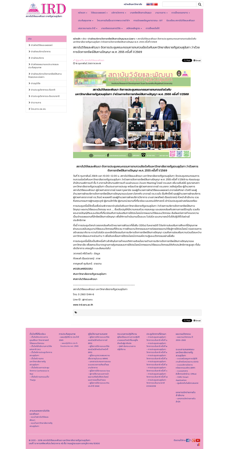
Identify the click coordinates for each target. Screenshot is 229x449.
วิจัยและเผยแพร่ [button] (98, 12)
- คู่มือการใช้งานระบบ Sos (99, 370)
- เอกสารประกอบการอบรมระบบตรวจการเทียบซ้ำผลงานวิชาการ (99, 364)
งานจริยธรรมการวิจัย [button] (111, 28)
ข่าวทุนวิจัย (35, 83)
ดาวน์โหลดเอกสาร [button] (179, 12)
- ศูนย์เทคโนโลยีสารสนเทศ (187, 383)
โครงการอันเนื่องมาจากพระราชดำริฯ (113, 20)
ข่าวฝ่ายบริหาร (37, 58)
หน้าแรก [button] (82, 12)
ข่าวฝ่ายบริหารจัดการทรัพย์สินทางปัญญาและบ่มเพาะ (45, 75)
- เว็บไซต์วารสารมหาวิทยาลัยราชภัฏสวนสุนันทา (38, 361)
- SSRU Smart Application (182, 378)
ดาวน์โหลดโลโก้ (152, 28)
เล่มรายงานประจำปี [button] (87, 28)
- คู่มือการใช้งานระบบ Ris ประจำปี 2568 (98, 384)
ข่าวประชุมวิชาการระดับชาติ (42, 89)
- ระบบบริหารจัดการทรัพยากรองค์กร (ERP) (185, 366)
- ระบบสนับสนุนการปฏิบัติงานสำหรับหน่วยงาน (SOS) (187, 360)
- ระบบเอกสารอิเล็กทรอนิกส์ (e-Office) (186, 372)
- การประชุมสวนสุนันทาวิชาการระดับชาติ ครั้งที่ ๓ (156, 351)
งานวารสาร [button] (160, 12)
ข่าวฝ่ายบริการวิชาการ (40, 51)
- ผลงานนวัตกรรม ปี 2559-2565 (184, 339)
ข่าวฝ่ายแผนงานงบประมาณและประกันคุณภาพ (43, 66)
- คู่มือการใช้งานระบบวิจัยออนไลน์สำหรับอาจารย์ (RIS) (98, 340)
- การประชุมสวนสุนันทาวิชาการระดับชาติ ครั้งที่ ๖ (156, 369)
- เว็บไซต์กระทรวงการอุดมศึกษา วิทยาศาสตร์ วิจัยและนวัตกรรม (39, 340)
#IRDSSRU (87, 269)
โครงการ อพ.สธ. (38, 109)
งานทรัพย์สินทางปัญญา (140, 12)
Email (198, 60)
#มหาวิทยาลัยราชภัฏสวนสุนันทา (89, 274)
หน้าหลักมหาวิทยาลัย (133, 4)
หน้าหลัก (76, 38)
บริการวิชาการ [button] (118, 12)
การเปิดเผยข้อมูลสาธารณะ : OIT (148, 20)
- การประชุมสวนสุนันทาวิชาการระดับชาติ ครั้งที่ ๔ (156, 357)
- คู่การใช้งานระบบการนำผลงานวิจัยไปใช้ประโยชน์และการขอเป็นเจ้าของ (98, 376)
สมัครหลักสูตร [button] (133, 28)
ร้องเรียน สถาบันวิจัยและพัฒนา (180, 20)
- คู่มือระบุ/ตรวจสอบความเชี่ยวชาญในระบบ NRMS (99, 357)
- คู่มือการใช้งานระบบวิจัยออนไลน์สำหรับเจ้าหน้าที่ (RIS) (98, 349)
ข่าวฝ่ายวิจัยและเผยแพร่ (41, 45)
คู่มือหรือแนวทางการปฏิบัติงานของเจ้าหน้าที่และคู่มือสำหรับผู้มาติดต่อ (128, 340)
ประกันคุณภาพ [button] (85, 20)
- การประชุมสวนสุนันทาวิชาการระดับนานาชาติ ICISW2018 (156, 382)
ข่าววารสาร (35, 102)
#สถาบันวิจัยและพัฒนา (85, 279)
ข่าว (29, 38)
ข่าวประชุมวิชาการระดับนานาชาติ (45, 96)
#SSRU (77, 269)
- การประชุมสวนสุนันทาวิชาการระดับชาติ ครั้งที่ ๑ (156, 339)
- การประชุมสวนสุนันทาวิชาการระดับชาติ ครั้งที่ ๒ (156, 345)
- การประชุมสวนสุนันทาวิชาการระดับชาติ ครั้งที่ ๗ (157, 375)
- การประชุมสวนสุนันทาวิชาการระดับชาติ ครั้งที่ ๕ (156, 363)
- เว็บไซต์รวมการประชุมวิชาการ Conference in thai (39, 370)
